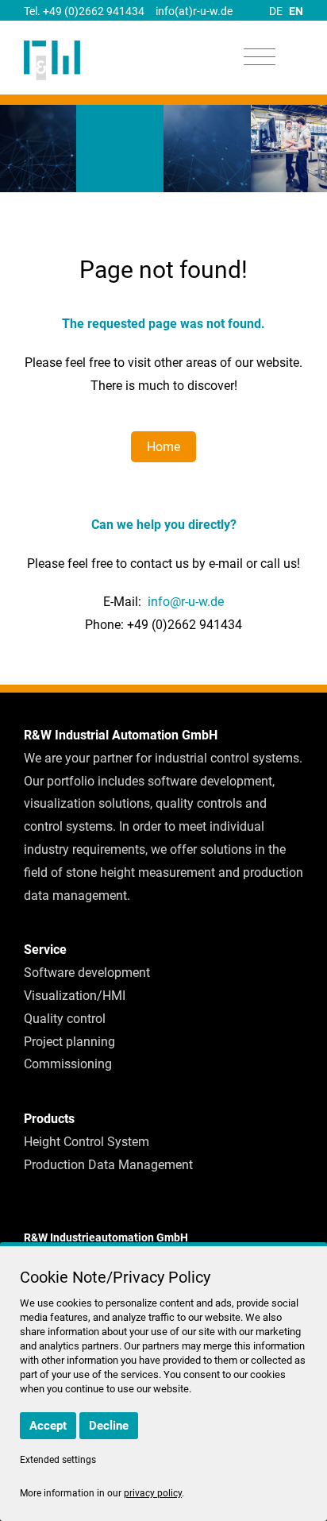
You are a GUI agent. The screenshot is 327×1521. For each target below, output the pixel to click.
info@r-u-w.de (186, 601)
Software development (87, 972)
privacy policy (153, 1493)
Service (45, 949)
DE (276, 11)
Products (49, 1118)
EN (296, 11)
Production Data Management (108, 1164)
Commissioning (68, 1063)
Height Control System (86, 1141)
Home (163, 446)
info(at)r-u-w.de (194, 11)
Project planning (69, 1041)
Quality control (65, 1018)
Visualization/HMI (74, 995)
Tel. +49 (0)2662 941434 (84, 11)
